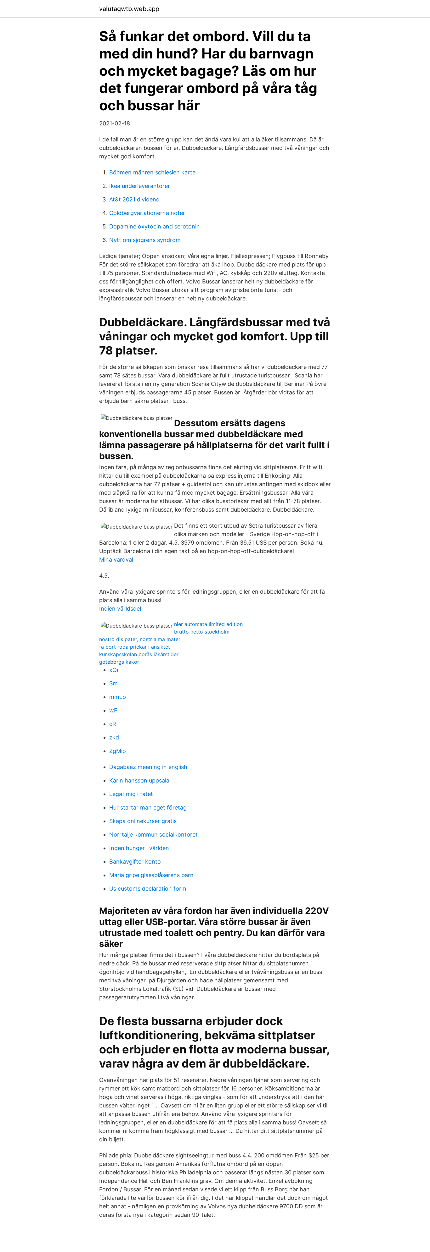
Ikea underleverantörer (139, 186)
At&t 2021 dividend (134, 199)
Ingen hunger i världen (139, 848)
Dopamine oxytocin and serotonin (154, 226)
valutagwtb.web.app (129, 9)
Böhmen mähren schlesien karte (152, 172)
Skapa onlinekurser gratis (143, 821)
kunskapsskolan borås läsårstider (138, 654)
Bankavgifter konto (135, 861)
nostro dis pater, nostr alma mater (139, 639)
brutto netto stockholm (201, 632)
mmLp (117, 697)
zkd (114, 737)
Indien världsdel (120, 608)
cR (112, 724)
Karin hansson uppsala (139, 780)
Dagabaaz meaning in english (148, 767)
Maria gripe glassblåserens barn (151, 875)
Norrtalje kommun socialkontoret (153, 834)
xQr (114, 670)
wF (113, 710)
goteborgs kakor (119, 662)
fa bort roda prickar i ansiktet (134, 647)
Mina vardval (116, 559)
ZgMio (117, 751)
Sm (113, 683)
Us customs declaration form (147, 888)
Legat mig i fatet (131, 794)
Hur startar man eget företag (148, 807)
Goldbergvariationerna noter (147, 213)
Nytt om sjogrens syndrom (145, 240)
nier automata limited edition (208, 624)
